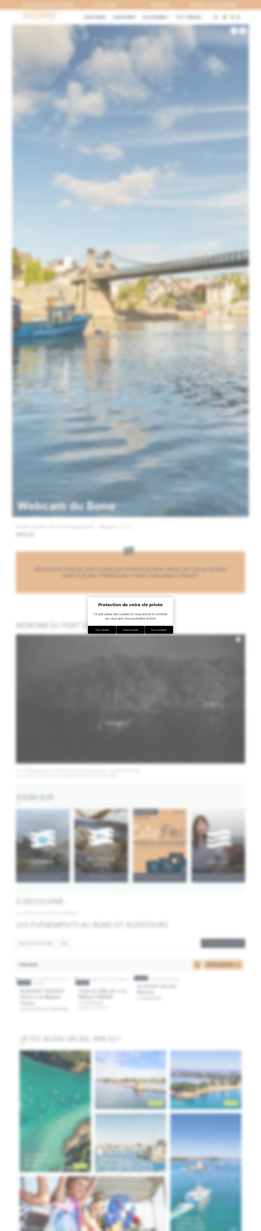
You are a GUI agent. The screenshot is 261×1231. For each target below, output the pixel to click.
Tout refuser (102, 629)
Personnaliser (130, 629)
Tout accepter (159, 629)
